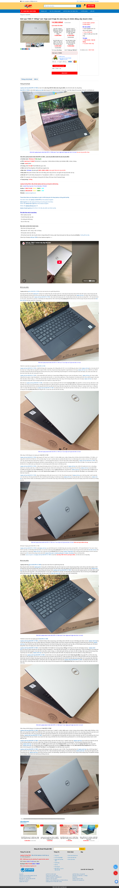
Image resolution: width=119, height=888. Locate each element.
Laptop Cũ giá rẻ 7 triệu (77, 878)
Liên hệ (92, 11)
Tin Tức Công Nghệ (55, 11)
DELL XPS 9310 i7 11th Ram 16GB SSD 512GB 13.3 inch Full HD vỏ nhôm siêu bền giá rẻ (89, 838)
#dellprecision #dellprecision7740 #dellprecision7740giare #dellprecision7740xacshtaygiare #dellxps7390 (44, 818)
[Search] (78, 6)
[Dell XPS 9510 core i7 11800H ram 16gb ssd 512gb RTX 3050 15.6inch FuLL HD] (30, 829)
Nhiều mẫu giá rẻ (29, 206)
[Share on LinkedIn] (29, 48)
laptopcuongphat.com (30, 554)
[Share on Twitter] (24, 48)
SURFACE (74, 877)
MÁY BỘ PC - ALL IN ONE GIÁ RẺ (59, 869)
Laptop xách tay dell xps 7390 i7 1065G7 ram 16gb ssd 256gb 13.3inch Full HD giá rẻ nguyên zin (50, 838)
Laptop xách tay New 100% (70, 11)
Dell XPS (28, 14)
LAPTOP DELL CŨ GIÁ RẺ (78, 874)
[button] (48, 22)
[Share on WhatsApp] (21, 48)
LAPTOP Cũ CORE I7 (24, 880)
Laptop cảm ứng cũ (23, 881)
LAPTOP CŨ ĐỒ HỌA (51, 874)
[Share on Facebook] (22, 48)
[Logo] (28, 6)
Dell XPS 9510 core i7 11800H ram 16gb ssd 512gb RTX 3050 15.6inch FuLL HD (30, 838)
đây (68, 197)
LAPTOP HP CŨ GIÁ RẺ (25, 877)
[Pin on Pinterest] (27, 48)
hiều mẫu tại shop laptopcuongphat (34, 203)
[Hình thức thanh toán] (64, 57)
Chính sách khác (71, 859)
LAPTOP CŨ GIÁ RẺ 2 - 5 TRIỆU (80, 875)
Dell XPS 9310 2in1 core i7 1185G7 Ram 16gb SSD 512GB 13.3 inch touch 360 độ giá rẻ (69, 838)
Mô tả (36, 79)
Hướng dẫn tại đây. (85, 235)
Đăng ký (82, 849)
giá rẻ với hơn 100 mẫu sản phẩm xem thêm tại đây (38, 208)
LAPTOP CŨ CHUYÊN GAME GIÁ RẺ (28, 875)
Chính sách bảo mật (72, 857)
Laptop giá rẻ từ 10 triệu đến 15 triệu (54, 881)
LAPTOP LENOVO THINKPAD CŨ (53, 877)
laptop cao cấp (39, 90)
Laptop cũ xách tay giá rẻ (51, 878)
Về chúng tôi (57, 866)
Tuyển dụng (84, 11)
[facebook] (116, 881)
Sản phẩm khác (24, 821)
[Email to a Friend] (26, 48)
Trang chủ (44, 11)
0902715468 (91, 5)
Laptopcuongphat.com (30, 193)
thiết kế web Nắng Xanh (62, 887)
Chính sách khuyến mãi (73, 855)
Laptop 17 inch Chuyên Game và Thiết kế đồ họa (57, 880)
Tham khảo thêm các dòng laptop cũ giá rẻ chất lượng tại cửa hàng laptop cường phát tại (43, 197)
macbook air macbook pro (78, 880)
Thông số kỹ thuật (26, 79)
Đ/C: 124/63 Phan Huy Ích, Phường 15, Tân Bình (88, 1)
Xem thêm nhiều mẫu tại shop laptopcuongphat (36, 199)
